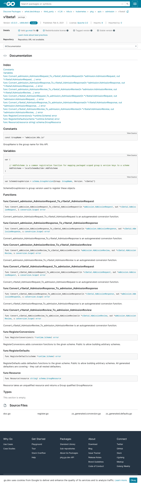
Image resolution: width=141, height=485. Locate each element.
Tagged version (82, 30)
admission (109, 11)
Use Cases (8, 444)
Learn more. (121, 480)
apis (99, 11)
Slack (119, 453)
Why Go (8, 438)
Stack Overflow (39, 453)
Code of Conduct (96, 466)
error (43, 210)
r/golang (120, 457)
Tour (34, 448)
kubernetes (81, 11)
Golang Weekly (123, 466)
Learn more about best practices (33, 35)
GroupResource (54, 378)
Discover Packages (12, 11)
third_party (49, 11)
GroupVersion (46, 181)
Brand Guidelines (96, 462)
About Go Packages (69, 453)
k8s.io (69, 11)
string (33, 378)
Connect (122, 438)
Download (92, 444)
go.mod (29, 30)
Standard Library (67, 444)
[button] (19, 30)
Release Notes (94, 457)
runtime (39, 337)
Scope (35, 210)
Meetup (120, 462)
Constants (8, 69)
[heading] (11, 4)
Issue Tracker (94, 453)
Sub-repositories (67, 448)
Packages (65, 438)
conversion (25, 210)
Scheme (47, 337)
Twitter (120, 444)
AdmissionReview (101, 250)
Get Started (38, 438)
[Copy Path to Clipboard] (127, 11)
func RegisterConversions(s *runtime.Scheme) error (30, 115)
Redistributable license (55, 30)
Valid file (28, 30)
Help (34, 457)
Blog (90, 448)
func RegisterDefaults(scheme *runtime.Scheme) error (31, 119)
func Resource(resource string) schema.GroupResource (32, 122)
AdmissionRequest (104, 207)
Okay (133, 480)
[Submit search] (127, 3)
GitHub (120, 448)
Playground (37, 444)
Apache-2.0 (82, 23)
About (91, 438)
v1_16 (60, 11)
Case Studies (9, 448)
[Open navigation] (135, 4)
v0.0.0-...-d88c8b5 (16, 23)
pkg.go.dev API (67, 457)
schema (35, 181)
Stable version (106, 30)
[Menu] (70, 46)
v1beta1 (121, 11)
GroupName (67, 181)
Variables (8, 72)
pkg (92, 11)
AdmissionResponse (106, 229)
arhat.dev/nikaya (32, 11)
